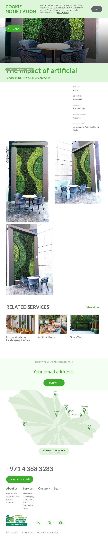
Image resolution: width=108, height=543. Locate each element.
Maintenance (29, 493)
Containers (28, 499)
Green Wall (28, 505)
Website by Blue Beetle (47, 532)
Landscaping (28, 496)
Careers (9, 502)
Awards (9, 499)
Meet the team (12, 496)
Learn (57, 488)
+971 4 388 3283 (29, 469)
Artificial (26, 502)
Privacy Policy (62, 12)
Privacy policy (12, 532)
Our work (44, 488)
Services (28, 488)
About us (12, 488)
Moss (25, 508)
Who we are (11, 493)
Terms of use (27, 532)
